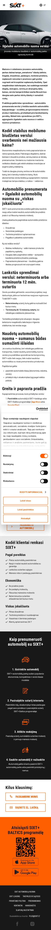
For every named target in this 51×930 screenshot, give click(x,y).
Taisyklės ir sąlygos (31, 896)
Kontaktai (18, 906)
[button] (4, 5)
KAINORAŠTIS (30, 906)
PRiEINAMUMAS (34, 901)
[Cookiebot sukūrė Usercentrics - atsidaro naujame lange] (36, 409)
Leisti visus (25, 501)
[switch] (44, 464)
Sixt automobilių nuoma (25, 892)
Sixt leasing (14, 896)
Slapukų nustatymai (25, 910)
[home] (17, 5)
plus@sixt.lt (34, 916)
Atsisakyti (25, 518)
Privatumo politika (17, 901)
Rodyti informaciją (31, 492)
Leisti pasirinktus (25, 509)
